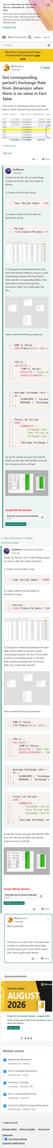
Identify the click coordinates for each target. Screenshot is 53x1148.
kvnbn (26, 1074)
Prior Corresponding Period (22, 1093)
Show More (10, 145)
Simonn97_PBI (26, 1086)
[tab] (25, 1038)
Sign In (46, 37)
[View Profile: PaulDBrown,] (8, 171)
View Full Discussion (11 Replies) (18, 538)
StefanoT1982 (29, 1109)
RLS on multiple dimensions (22, 1070)
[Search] (30, 37)
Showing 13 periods (18, 1082)
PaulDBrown (18, 169)
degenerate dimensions (20, 1059)
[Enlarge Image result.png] (26, 483)
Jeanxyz (26, 1063)
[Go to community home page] (17, 37)
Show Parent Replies (10, 542)
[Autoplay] (21, 1038)
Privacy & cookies (27, 1129)
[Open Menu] (49, 45)
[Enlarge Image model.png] (26, 312)
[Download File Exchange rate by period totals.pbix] (42, 517)
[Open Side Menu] (4, 37)
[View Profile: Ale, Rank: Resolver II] (6, 67)
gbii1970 (25, 1097)
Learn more (10, 1027)
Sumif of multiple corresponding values (28, 1105)
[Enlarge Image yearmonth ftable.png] (26, 252)
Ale (12, 66)
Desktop (8, 45)
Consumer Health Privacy (13, 1143)
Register (37, 37)
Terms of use (43, 1129)
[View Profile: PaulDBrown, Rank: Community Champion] (7, 551)
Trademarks (7, 1135)
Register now (9, 27)
